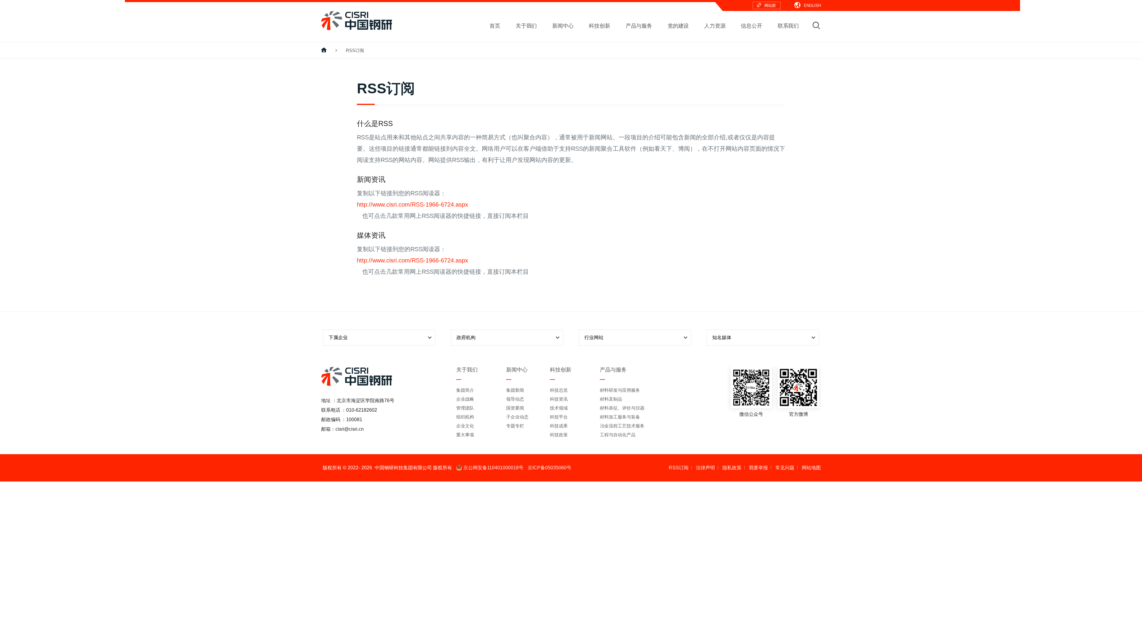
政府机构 (466, 337)
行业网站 (593, 337)
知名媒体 (721, 337)
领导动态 (515, 399)
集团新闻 (515, 390)
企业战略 (465, 399)
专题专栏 (515, 425)
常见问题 (784, 467)
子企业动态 (517, 416)
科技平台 (559, 416)
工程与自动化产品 (618, 434)
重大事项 (465, 434)
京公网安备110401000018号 (493, 467)
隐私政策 (731, 467)
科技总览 (559, 390)
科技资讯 (559, 399)
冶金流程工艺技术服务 (622, 425)
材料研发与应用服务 (620, 390)
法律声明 (705, 467)
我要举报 (758, 467)
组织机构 (465, 416)
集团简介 (465, 390)
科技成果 (559, 425)
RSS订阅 (355, 50)
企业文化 (465, 425)
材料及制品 (611, 399)
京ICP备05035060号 (549, 467)
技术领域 (559, 407)
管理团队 (465, 407)
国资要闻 (515, 407)
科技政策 (559, 434)
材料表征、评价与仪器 (622, 407)
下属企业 (338, 337)
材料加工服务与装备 (620, 416)
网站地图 (811, 467)
